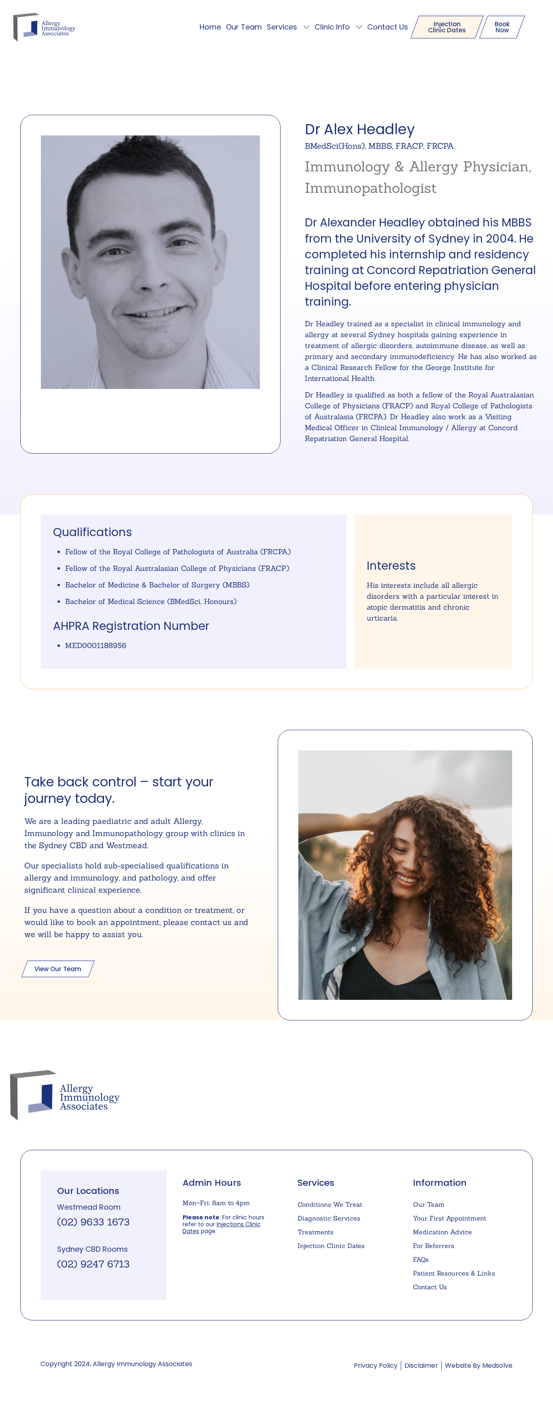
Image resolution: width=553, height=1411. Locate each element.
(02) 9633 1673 (93, 1222)
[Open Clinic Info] (359, 26)
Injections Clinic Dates (222, 1227)
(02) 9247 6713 (93, 1264)
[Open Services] (306, 26)
